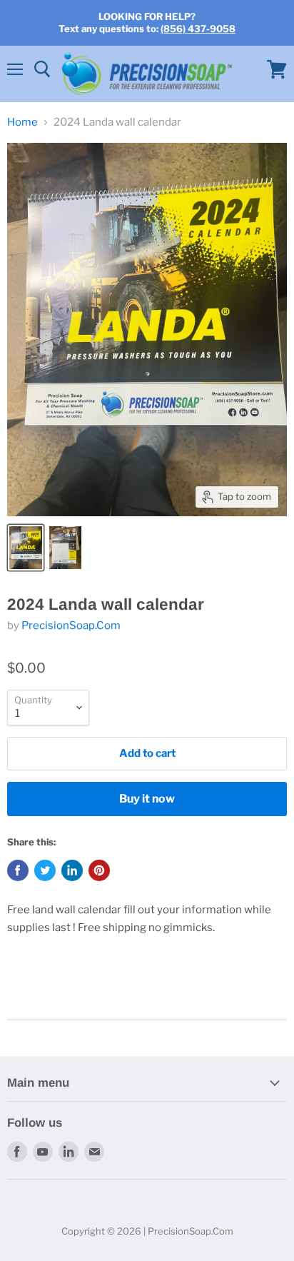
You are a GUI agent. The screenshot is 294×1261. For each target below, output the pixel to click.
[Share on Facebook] (18, 870)
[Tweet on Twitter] (45, 870)
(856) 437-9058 (198, 28)
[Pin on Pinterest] (99, 870)
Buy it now (147, 798)
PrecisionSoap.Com (71, 625)
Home (22, 122)
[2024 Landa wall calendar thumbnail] (26, 548)
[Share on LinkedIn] (72, 870)
